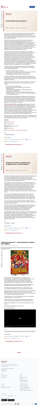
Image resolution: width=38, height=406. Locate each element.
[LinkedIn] (13, 396)
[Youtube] (9, 396)
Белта (23, 180)
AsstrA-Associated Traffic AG (9, 134)
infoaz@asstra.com (11, 121)
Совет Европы (7, 223)
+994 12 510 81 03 (3, 369)
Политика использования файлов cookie (26, 390)
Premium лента (3, 377)
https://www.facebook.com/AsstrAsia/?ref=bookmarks (16, 130)
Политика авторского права (24, 388)
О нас (21, 375)
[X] (6, 396)
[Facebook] (4, 396)
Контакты (21, 378)
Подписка (2, 385)
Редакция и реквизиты (23, 377)
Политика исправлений (23, 381)
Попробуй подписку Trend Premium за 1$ (14, 144)
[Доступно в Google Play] (11, 400)
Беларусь (13, 223)
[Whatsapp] (2, 396)
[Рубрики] (36, 7)
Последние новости (4, 375)
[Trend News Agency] (4, 361)
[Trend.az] (4, 7)
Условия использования (24, 385)
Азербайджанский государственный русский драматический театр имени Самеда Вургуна (20, 331)
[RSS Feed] (15, 396)
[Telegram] (11, 396)
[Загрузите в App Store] (4, 400)
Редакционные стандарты (24, 380)
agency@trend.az (3, 370)
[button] (2, 11)
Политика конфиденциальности (25, 387)
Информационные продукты (5, 387)
